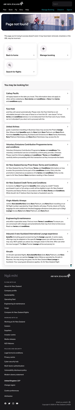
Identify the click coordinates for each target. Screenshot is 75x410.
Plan (4, 10)
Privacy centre (9, 357)
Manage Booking (48, 10)
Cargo (6, 308)
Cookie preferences (11, 391)
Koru (21, 10)
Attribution (8, 396)
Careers (7, 326)
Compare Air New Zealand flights (16, 312)
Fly (16, 10)
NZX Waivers (9, 343)
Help (27, 10)
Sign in (69, 10)
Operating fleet (10, 299)
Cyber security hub (11, 361)
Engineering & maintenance (14, 304)
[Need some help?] (72, 271)
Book (10, 10)
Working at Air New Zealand (14, 322)
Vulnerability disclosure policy (15, 370)
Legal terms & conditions (13, 353)
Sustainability (9, 295)
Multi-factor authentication (14, 366)
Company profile (10, 291)
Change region (9, 385)
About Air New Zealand (13, 286)
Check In (60, 10)
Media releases (10, 339)
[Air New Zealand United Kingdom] (13, 5)
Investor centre (10, 335)
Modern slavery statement (14, 374)
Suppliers (7, 330)
